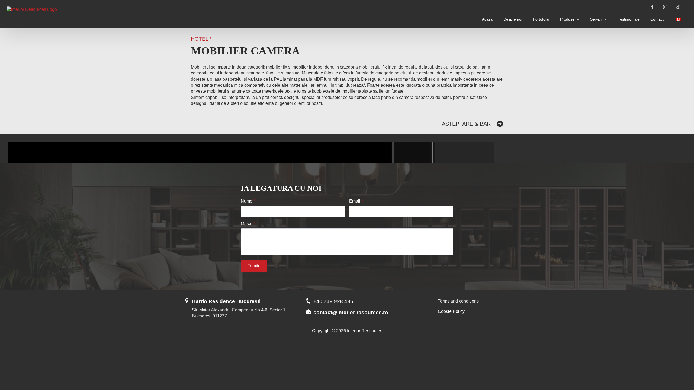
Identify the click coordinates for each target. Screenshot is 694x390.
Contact (657, 19)
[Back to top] (680, 364)
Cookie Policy (451, 311)
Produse (567, 19)
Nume (248, 201)
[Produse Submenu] (579, 19)
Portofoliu (541, 19)
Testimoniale (629, 19)
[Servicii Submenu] (607, 19)
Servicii (596, 19)
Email (356, 201)
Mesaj (248, 224)
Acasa (487, 19)
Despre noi (512, 19)
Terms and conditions (458, 301)
